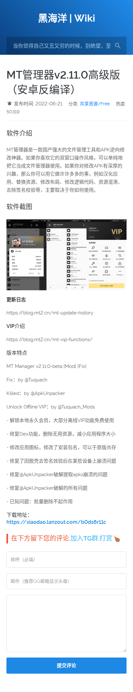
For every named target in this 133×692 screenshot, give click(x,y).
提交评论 (66, 665)
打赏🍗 (109, 538)
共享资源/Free (95, 103)
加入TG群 (84, 538)
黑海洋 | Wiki (66, 18)
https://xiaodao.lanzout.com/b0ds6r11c (56, 522)
